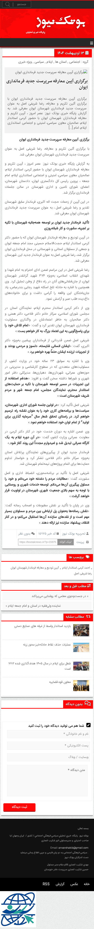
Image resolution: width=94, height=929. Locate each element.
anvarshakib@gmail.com (73, 848)
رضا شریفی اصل (83, 573)
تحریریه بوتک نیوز (73, 533)
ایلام (50, 62)
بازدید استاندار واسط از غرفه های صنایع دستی (42, 626)
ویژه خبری (25, 62)
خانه (86, 884)
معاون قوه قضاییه (60, 682)
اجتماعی (74, 62)
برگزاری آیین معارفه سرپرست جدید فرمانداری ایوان (47, 84)
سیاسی (39, 62)
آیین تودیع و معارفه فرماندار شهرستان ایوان (35, 567)
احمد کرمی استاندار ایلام (76, 567)
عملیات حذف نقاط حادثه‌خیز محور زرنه (47, 644)
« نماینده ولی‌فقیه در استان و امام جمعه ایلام (33, 606)
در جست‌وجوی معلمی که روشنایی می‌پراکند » (60, 596)
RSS (46, 884)
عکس (74, 884)
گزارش (60, 884)
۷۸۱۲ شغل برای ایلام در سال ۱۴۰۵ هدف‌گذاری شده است (40, 666)
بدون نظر (24, 533)
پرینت (81, 542)
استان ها (61, 62)
